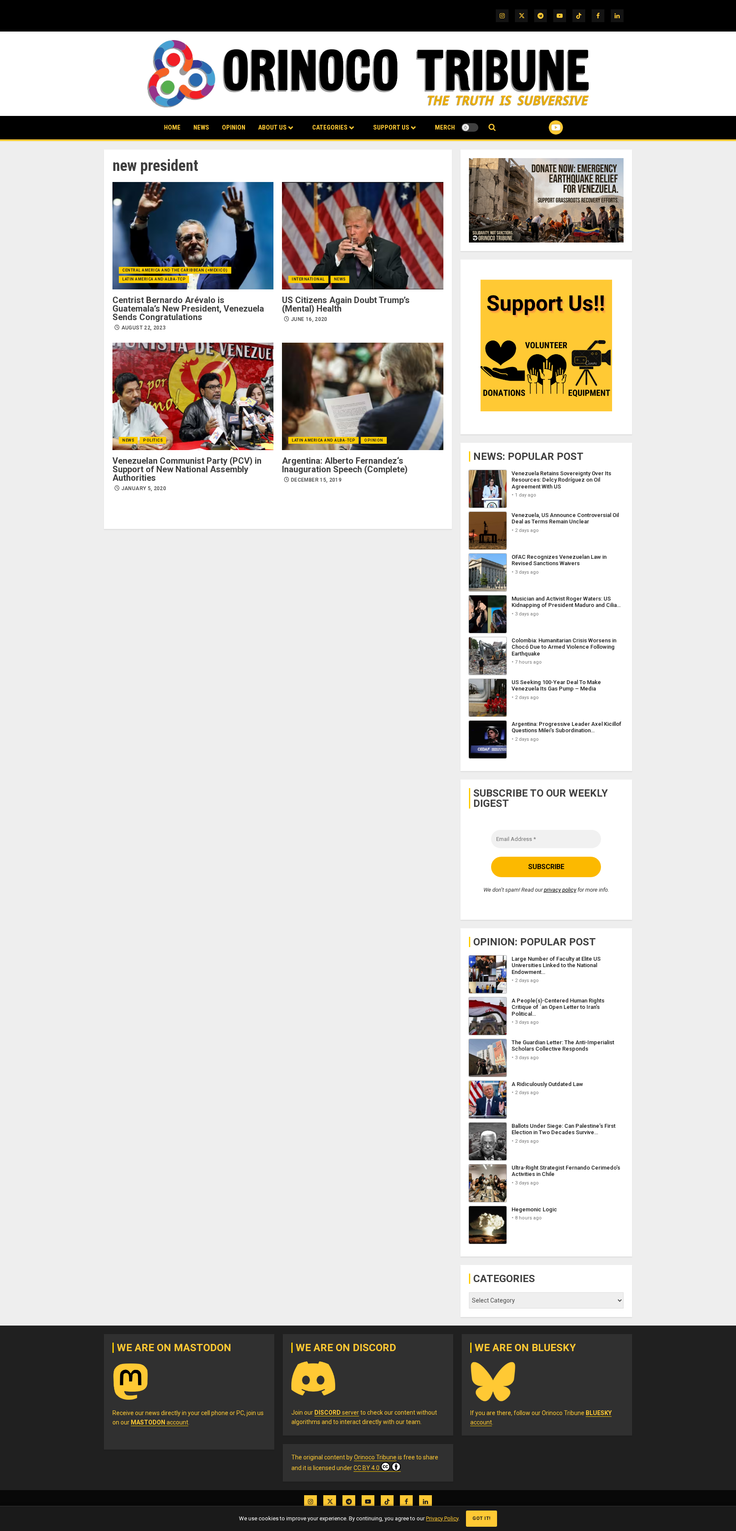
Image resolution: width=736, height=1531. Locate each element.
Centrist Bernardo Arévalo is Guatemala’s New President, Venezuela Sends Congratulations (188, 308)
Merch (445, 127)
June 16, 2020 (309, 319)
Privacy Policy (442, 1518)
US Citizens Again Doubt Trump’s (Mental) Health (346, 304)
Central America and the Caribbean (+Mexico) (175, 270)
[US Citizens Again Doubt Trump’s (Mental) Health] (362, 235)
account (159, 1422)
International (308, 279)
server (336, 1412)
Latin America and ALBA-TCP (154, 279)
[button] (492, 127)
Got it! (481, 1518)
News (201, 127)
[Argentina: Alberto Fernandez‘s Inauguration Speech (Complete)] (362, 396)
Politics (153, 440)
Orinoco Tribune (375, 1457)
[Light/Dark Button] (469, 127)
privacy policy (560, 890)
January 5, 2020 (143, 488)
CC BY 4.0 (367, 1468)
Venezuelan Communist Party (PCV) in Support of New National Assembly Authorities (187, 469)
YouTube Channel (542, 127)
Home (172, 127)
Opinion (233, 127)
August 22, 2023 (143, 328)
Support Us (391, 127)
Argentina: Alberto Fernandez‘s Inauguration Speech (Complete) (345, 465)
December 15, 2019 (316, 480)
